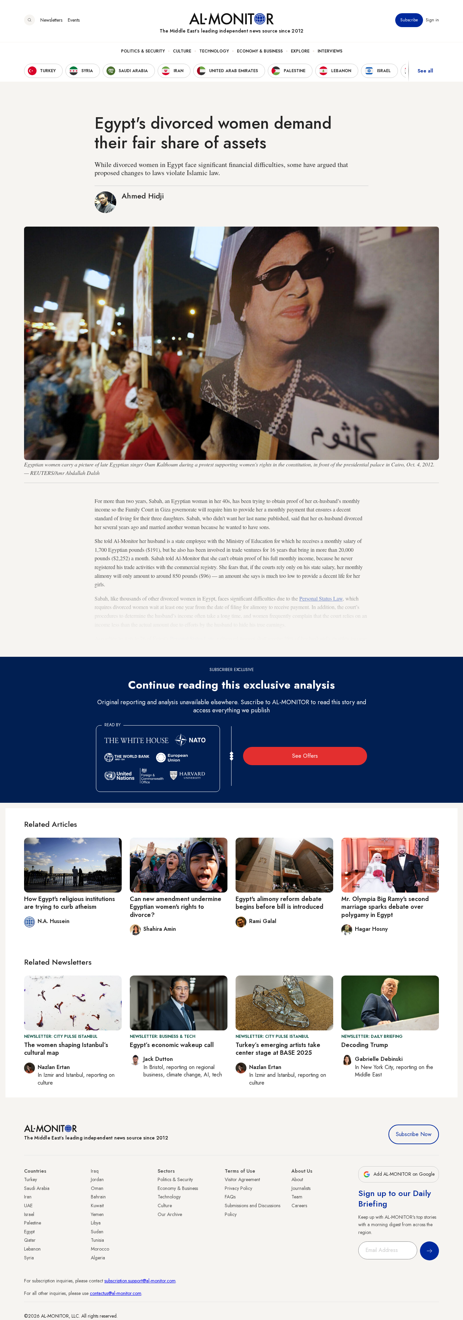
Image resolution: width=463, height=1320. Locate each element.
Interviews (330, 51)
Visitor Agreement (242, 1179)
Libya (96, 1222)
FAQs (230, 1196)
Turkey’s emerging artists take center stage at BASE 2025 (278, 1049)
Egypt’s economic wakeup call (172, 1045)
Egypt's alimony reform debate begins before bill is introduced (279, 903)
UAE (28, 1205)
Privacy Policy (238, 1188)
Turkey (30, 1179)
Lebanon (32, 1248)
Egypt (29, 1231)
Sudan (97, 1231)
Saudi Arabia (36, 1188)
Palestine (32, 1222)
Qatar (30, 1240)
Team (296, 1196)
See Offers (305, 756)
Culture (182, 51)
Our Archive (170, 1214)
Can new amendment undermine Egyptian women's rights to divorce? (175, 907)
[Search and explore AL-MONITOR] (29, 20)
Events (74, 20)
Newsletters (51, 20)
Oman (97, 1188)
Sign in (432, 20)
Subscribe (409, 20)
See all (425, 70)
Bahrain (98, 1196)
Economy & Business (260, 51)
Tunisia (97, 1240)
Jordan (97, 1179)
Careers (299, 1205)
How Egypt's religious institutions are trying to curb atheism (69, 903)
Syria (29, 1257)
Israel (29, 1214)
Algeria (98, 1257)
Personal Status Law (321, 598)
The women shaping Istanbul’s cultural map (66, 1049)
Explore (300, 51)
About (297, 1179)
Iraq (95, 1171)
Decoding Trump (364, 1045)
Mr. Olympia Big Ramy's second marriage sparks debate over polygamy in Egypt (385, 907)
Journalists (300, 1188)
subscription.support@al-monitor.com (140, 1280)
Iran (28, 1196)
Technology (214, 51)
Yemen (97, 1214)
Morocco (100, 1248)
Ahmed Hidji (143, 195)
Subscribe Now (413, 1134)
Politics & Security (143, 51)
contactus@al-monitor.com (115, 1293)
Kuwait (97, 1205)
